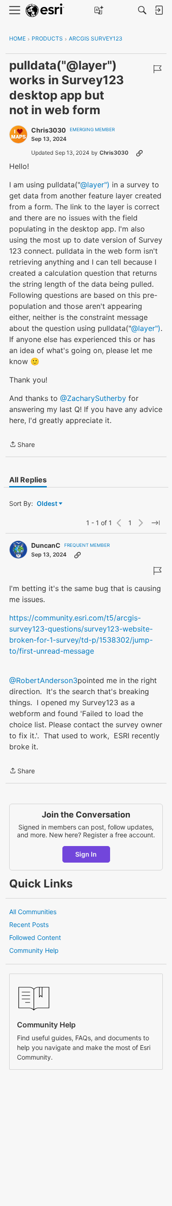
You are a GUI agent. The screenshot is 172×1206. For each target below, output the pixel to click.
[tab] (28, 479)
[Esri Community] (45, 10)
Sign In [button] (86, 854)
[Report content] (157, 69)
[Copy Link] (139, 153)
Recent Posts (29, 924)
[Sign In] (158, 10)
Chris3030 (48, 130)
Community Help (34, 950)
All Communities (32, 912)
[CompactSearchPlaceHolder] (142, 10)
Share (22, 445)
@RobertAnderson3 (43, 680)
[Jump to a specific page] (155, 523)
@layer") (95, 184)
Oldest (48, 503)
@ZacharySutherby (93, 398)
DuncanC (46, 545)
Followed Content (35, 937)
